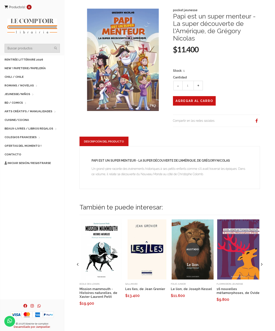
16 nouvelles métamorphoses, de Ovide (238, 291)
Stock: (177, 70)
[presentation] (77, 264)
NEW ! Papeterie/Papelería (25, 68)
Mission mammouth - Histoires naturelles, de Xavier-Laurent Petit (98, 293)
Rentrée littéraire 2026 (24, 59)
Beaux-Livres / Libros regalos (29, 128)
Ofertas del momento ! (23, 145)
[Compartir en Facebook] (256, 120)
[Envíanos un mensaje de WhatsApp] (9, 321)
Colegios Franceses (21, 137)
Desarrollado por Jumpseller (32, 326)
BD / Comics (14, 102)
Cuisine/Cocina (17, 120)
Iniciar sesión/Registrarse (29, 163)
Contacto (13, 154)
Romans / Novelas (19, 85)
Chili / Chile (14, 76)
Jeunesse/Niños (17, 94)
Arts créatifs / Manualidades (28, 111)
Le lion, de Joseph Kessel (191, 289)
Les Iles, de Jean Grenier (145, 289)
